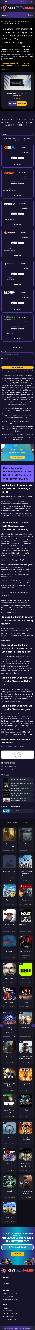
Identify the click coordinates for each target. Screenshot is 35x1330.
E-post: (4, 351)
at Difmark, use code (14, 2)
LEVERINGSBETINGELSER (10, 1316)
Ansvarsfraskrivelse (10, 1314)
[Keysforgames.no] (17, 8)
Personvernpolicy (9, 1319)
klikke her (22, 555)
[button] (2, 1025)
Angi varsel (17, 367)
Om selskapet (7, 1311)
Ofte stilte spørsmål (10, 1299)
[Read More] (17, 69)
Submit (17, 1253)
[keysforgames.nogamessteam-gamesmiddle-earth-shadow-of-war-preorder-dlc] (31, 2)
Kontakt (6, 1308)
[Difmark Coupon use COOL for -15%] (17, 452)
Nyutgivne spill (8, 1296)
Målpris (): (5, 359)
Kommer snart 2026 (10, 1294)
